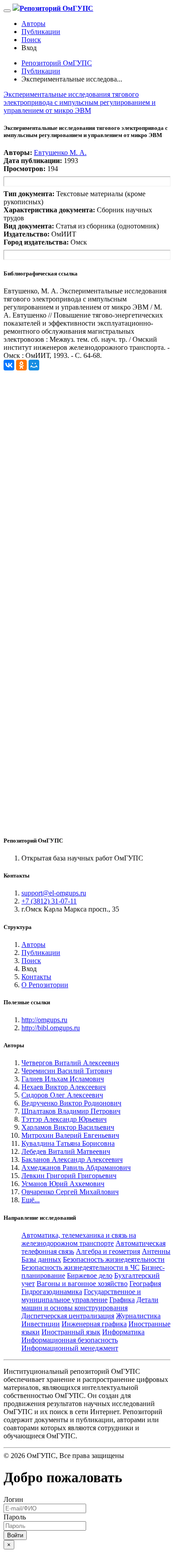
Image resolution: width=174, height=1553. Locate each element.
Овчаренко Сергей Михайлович (70, 1192)
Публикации (40, 31)
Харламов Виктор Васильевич (67, 1127)
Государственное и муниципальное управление (81, 1295)
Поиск (31, 39)
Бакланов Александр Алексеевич (72, 1159)
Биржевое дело (89, 1275)
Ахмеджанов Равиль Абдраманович (76, 1167)
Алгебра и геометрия (108, 1251)
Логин (13, 1499)
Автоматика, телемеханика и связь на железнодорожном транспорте (78, 1239)
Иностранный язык (70, 1332)
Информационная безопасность (69, 1340)
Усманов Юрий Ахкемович (62, 1183)
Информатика (123, 1332)
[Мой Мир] (34, 365)
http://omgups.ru (44, 1020)
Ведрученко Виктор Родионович (71, 1103)
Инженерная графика (94, 1324)
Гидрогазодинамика (51, 1291)
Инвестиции (40, 1324)
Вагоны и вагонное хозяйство (82, 1283)
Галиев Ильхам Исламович (62, 1079)
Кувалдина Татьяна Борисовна (68, 1143)
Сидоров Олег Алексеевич (62, 1095)
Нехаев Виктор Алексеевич (63, 1087)
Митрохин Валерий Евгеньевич (70, 1135)
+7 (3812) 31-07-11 (49, 901)
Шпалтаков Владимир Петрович (70, 1111)
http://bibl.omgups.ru (50, 1028)
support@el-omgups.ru (53, 893)
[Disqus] (87, 482)
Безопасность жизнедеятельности (114, 1259)
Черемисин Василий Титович (66, 1071)
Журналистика (138, 1316)
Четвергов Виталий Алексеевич (70, 1063)
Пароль (15, 1517)
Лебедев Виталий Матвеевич (65, 1151)
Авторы (33, 23)
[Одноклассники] (21, 365)
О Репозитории (44, 985)
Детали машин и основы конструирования (89, 1304)
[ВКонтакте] (9, 365)
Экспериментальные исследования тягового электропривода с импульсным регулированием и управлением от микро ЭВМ (80, 102)
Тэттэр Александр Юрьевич (64, 1119)
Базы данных (41, 1259)
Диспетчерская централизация (67, 1316)
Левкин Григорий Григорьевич (68, 1175)
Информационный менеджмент (69, 1348)
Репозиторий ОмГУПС (56, 63)
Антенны (156, 1251)
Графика (122, 1299)
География (145, 1283)
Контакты (36, 977)
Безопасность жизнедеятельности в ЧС (80, 1267)
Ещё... (30, 1200)
